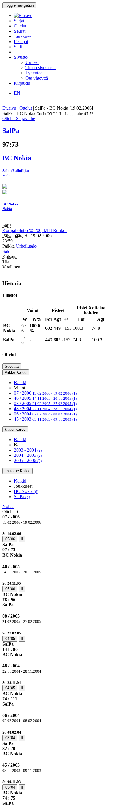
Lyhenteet (34, 72)
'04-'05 (10, 638)
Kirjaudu (22, 83)
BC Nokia (26, 491)
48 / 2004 (45, 408)
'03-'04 (10, 738)
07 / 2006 (45, 393)
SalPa (22, 496)
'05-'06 (10, 539)
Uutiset (32, 62)
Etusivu (9, 108)
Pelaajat (21, 41)
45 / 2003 (45, 419)
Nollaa (8, 506)
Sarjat (19, 20)
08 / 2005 (45, 403)
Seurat (19, 31)
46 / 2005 (45, 398)
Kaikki (20, 382)
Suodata (12, 366)
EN (17, 93)
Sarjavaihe (25, 118)
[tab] (56, 544)
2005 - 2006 (28, 460)
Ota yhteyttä (36, 78)
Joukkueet (23, 36)
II (22, 539)
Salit (18, 46)
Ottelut (20, 25)
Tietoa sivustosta (40, 67)
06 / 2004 (45, 413)
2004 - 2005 (28, 455)
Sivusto (21, 57)
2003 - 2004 (28, 450)
